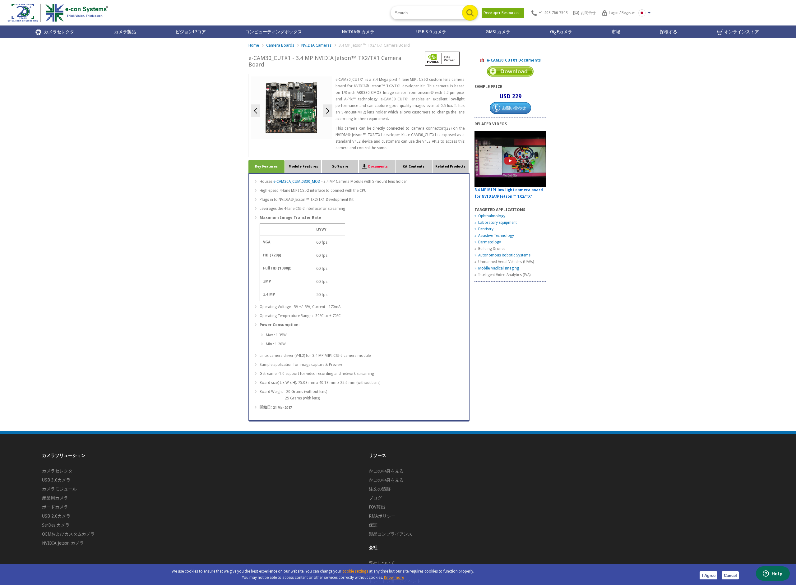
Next (327, 110)
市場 (616, 31)
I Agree (708, 575)
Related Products (450, 166)
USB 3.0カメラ (56, 479)
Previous (255, 110)
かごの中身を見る (386, 470)
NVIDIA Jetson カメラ (63, 543)
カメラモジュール (59, 488)
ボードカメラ (55, 506)
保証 (373, 525)
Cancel (730, 575)
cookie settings (355, 571)
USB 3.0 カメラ (431, 31)
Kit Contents (413, 166)
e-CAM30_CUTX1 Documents (513, 60)
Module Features (303, 166)
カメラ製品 (125, 31)
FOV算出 (377, 506)
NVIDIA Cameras (316, 45)
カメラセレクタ (57, 31)
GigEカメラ (561, 31)
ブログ (375, 497)
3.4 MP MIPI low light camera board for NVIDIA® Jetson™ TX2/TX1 (508, 193)
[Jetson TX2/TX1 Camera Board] (292, 107)
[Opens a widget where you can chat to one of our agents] (773, 574)
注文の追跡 (380, 488)
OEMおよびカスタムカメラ (68, 534)
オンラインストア (741, 31)
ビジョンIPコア (190, 31)
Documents (377, 166)
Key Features (266, 166)
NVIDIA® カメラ (359, 31)
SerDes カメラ (56, 525)
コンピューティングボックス (273, 31)
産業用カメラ (55, 497)
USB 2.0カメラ (56, 516)
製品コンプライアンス (390, 534)
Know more (394, 577)
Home (253, 45)
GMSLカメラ (498, 31)
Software (340, 166)
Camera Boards (280, 45)
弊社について (382, 562)
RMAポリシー (382, 516)
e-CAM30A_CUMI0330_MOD (296, 181)
